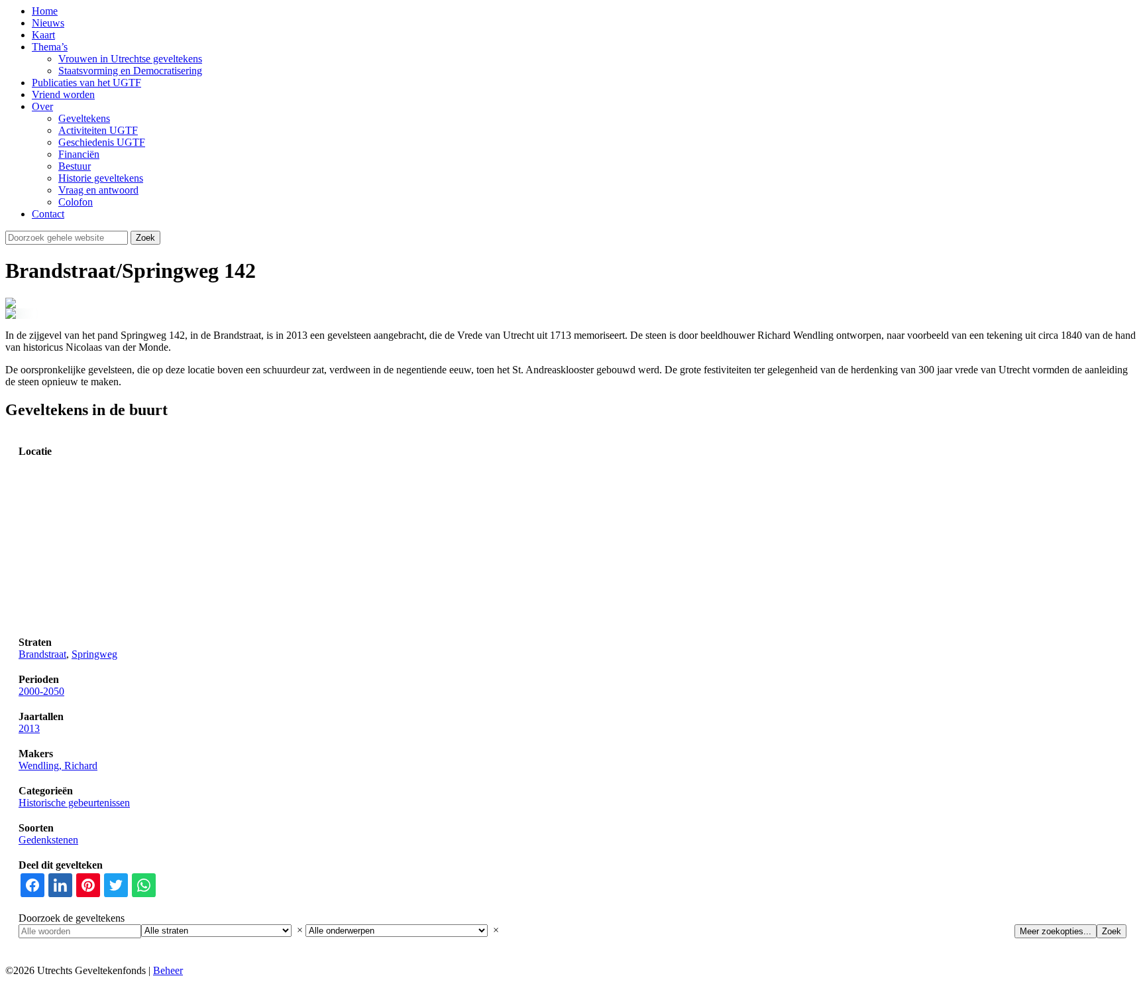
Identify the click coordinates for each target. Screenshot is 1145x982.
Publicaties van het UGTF (86, 82)
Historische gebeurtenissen (74, 802)
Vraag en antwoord (98, 190)
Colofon (75, 202)
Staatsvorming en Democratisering (130, 70)
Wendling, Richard (58, 765)
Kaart (43, 34)
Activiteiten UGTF (98, 130)
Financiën (78, 154)
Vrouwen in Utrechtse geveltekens (130, 58)
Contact (48, 213)
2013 (29, 728)
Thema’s (50, 46)
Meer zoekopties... (1055, 931)
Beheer (168, 970)
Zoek (1111, 931)
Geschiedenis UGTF (101, 142)
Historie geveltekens (100, 178)
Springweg (94, 654)
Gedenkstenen (48, 839)
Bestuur (74, 166)
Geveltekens (84, 118)
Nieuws (48, 23)
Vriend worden (63, 94)
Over (42, 106)
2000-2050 (41, 691)
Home (45, 11)
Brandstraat (42, 654)
